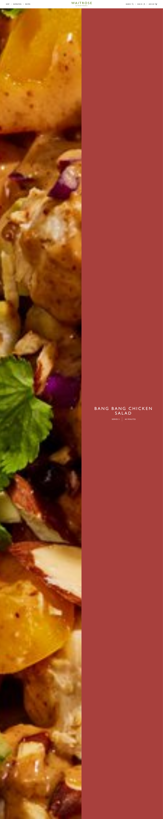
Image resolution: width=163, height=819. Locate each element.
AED (151, 4)
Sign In (139, 4)
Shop (7, 4)
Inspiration (17, 4)
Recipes (27, 4)
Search (128, 4)
